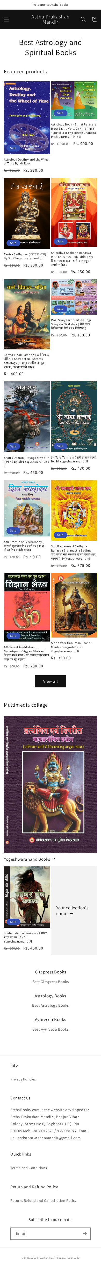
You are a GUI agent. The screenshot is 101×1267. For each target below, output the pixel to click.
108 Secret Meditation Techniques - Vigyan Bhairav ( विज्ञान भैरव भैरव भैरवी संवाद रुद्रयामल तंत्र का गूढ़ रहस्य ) (26, 653)
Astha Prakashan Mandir (43, 1257)
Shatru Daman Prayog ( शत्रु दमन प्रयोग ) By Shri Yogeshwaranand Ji (26, 462)
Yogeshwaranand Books (27, 859)
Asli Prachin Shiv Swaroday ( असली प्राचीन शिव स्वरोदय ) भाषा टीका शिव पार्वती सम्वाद (24, 546)
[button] (6, 19)
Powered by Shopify (68, 1257)
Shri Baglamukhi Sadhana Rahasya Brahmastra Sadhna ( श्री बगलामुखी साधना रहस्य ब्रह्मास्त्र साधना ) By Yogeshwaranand (73, 552)
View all (50, 681)
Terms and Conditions (28, 1167)
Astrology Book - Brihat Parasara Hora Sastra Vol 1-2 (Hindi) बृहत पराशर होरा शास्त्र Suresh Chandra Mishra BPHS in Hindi (73, 130)
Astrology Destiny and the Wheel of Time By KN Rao (27, 161)
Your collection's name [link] (72, 910)
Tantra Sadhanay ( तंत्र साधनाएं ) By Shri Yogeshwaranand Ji (26, 256)
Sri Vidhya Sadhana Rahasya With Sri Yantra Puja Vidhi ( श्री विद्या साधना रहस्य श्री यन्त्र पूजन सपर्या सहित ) (72, 259)
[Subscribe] (84, 1234)
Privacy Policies (23, 1079)
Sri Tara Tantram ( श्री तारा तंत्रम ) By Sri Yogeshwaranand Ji (74, 459)
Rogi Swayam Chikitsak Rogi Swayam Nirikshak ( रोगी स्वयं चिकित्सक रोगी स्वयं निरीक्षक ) (71, 324)
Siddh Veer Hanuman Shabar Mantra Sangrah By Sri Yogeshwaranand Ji (71, 647)
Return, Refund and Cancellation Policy (43, 1200)
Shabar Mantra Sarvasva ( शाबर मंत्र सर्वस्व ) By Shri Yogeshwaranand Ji (25, 937)
